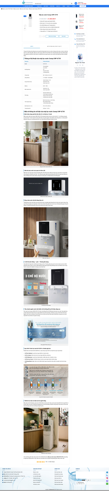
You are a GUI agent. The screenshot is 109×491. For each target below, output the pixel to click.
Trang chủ (39, 6)
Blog (68, 6)
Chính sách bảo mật (58, 472)
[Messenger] (107, 478)
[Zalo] (107, 475)
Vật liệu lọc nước (36, 484)
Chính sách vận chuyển (58, 480)
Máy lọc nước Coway (24, 8)
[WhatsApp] (107, 483)
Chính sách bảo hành (58, 482)
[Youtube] (88, 480)
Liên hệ (73, 6)
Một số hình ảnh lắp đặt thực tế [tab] (54, 46)
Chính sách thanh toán (58, 476)
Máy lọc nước (16, 8)
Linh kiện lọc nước (36, 474)
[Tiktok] (90, 480)
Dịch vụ (58, 6)
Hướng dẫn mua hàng (58, 474)
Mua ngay (64, 36)
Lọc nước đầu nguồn (37, 476)
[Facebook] (86, 480)
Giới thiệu (46, 6)
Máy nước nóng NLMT (37, 480)
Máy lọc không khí (36, 482)
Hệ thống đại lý (9, 482)
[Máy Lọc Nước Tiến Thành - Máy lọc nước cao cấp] (27, 2)
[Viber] (107, 481)
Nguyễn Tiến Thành (80, 62)
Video (64, 6)
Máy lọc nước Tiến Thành (7, 8)
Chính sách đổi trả (57, 478)
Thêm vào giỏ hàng (52, 36)
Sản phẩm (52, 6)
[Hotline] (107, 472)
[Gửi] (72, 4)
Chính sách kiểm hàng (58, 484)
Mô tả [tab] (32, 46)
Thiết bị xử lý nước (36, 478)
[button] (82, 6)
